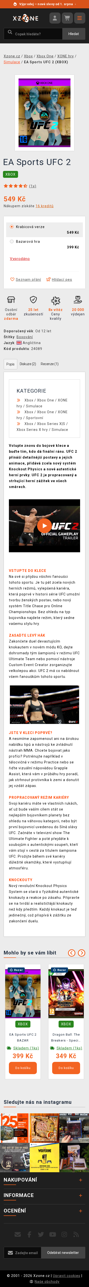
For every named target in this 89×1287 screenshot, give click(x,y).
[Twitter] (41, 1234)
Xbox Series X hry (32, 430)
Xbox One (45, 400)
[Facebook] (29, 1234)
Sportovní (34, 418)
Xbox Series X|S (51, 424)
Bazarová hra (28, 242)
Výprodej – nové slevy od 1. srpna (47, 4)
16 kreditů (45, 206)
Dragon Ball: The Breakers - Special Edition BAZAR (66, 1038)
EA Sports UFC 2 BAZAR (23, 1037)
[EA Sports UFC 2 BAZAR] (23, 993)
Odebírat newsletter (63, 1252)
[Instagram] (64, 1234)
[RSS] (76, 1234)
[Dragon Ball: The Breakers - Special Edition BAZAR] (66, 993)
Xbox (28, 400)
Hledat (73, 34)
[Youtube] (53, 1234)
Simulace (34, 406)
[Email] (18, 1234)
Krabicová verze (30, 227)
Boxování (25, 337)
